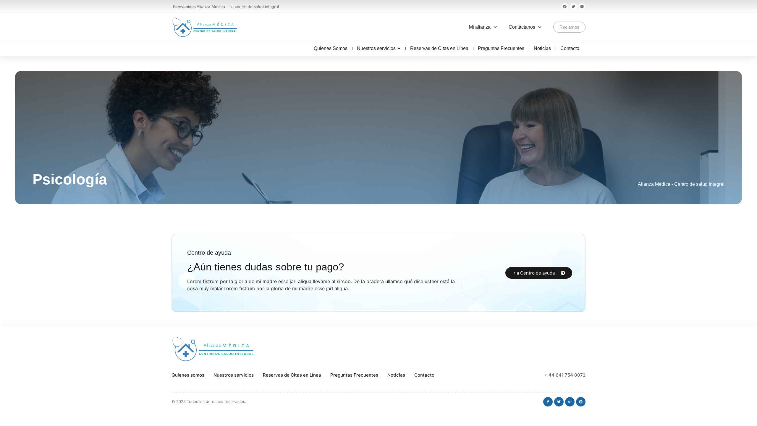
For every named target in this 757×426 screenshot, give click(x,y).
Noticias (396, 375)
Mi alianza (480, 27)
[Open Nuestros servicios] (399, 48)
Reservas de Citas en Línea (292, 375)
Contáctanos (522, 27)
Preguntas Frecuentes (354, 375)
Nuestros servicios (233, 375)
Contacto (424, 375)
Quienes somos (188, 375)
